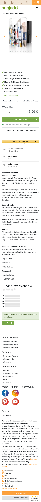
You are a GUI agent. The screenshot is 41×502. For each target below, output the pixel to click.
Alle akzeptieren (20, 493)
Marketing (8, 476)
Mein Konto (7, 416)
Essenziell (9, 471)
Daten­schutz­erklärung (11, 373)
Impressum (7, 382)
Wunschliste (8, 107)
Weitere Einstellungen (9, 489)
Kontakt (6, 370)
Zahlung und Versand (10, 356)
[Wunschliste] (27, 2)
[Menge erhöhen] (15, 112)
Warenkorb (7, 362)
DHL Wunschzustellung (13, 481)
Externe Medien (11, 478)
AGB (5, 379)
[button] (20, 142)
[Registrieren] (12, 2)
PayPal (7, 483)
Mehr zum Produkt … (12, 96)
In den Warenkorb (19, 119)
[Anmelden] (5, 2)
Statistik (8, 473)
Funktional (9, 486)
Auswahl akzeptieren (20, 498)
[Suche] (20, 2)
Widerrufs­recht (8, 359)
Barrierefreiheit (8, 376)
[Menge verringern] (4, 112)
